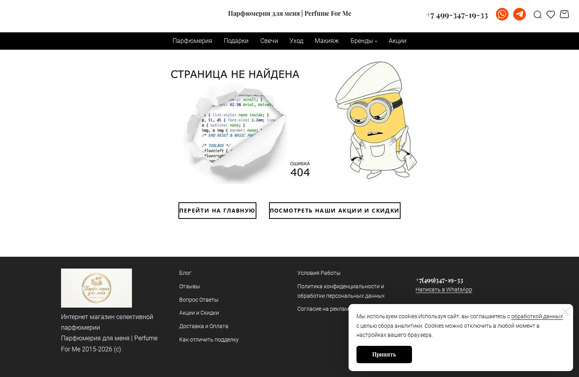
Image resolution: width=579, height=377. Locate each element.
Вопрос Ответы (199, 300)
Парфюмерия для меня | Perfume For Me (289, 13)
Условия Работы (319, 273)
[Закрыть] (565, 311)
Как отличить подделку (209, 339)
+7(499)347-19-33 (439, 280)
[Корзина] (565, 14)
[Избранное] (550, 14)
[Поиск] (538, 14)
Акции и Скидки (199, 313)
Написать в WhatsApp (444, 289)
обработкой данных (537, 316)
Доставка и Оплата (203, 326)
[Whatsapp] (502, 14)
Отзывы (189, 286)
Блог (185, 273)
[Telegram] (519, 14)
